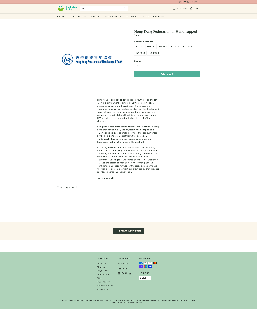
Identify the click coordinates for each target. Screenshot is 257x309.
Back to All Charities (130, 230)
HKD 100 (139, 46)
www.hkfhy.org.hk (105, 178)
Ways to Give (103, 271)
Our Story (101, 263)
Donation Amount (143, 41)
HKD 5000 (140, 53)
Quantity (139, 61)
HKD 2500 (188, 46)
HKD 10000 (154, 53)
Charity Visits (103, 274)
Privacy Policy (103, 282)
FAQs (99, 278)
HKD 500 (163, 46)
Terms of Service (105, 285)
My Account (102, 289)
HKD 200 (151, 46)
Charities (101, 267)
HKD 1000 (175, 46)
